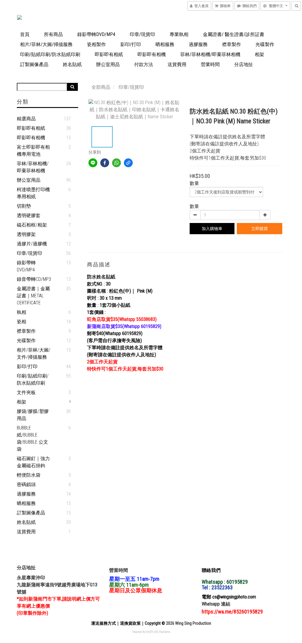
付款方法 (143, 64)
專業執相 (179, 34)
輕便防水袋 (28, 475)
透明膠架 (26, 234)
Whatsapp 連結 (216, 604)
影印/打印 (130, 44)
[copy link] (128, 162)
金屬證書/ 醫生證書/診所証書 (233, 34)
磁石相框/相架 (32, 225)
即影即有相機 (151, 54)
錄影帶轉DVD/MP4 (96, 34)
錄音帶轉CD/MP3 (34, 279)
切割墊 (24, 206)
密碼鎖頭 (26, 484)
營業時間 (210, 64)
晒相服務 (164, 44)
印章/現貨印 (142, 34)
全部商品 (100, 87)
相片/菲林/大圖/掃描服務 (46, 44)
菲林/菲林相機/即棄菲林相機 (210, 54)
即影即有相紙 (109, 54)
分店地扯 (243, 64)
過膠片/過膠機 (32, 244)
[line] (92, 162)
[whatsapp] (116, 162)
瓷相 (21, 321)
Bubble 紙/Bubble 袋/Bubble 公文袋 (32, 438)
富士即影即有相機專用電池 (33, 150)
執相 (21, 312)
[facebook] (104, 162)
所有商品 (53, 34)
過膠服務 (198, 44)
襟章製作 (231, 44)
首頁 (24, 34)
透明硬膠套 (28, 215)
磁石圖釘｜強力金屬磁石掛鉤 (33, 462)
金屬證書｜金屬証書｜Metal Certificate (33, 296)
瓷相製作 (96, 44)
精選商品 (26, 119)
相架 (259, 54)
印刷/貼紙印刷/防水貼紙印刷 (50, 54)
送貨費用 (177, 64)
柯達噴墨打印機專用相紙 (33, 193)
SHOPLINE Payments (158, 632)
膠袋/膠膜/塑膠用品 (33, 415)
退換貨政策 (130, 623)
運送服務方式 (103, 623)
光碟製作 (264, 44)
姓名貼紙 (72, 64)
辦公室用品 (108, 64)
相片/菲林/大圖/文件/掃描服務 (33, 353)
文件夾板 (26, 392)
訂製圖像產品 (34, 64)
